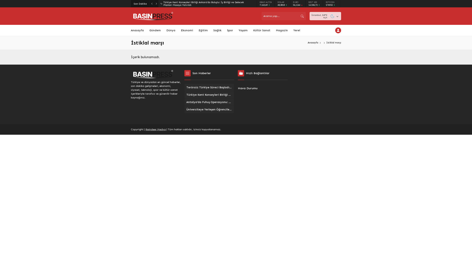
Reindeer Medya (155, 129)
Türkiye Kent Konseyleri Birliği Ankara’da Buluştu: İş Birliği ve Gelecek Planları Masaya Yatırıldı (203, 3)
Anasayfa (313, 42)
